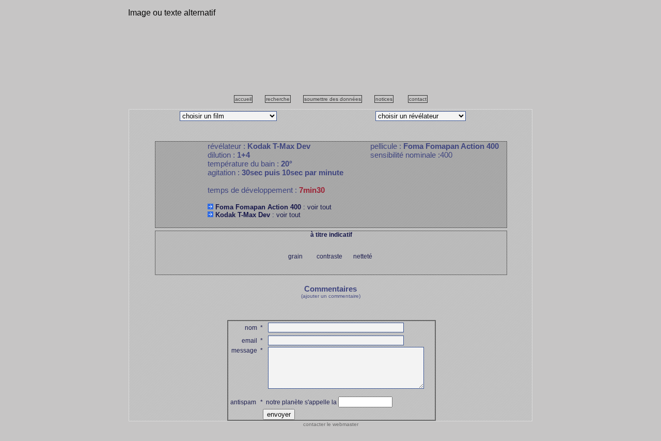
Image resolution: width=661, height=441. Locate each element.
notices (383, 99)
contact (418, 99)
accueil (243, 99)
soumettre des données (332, 99)
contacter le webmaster (330, 424)
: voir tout (273, 207)
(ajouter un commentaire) (330, 296)
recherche (278, 99)
